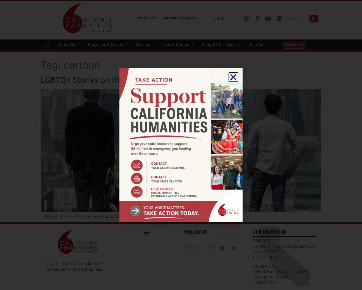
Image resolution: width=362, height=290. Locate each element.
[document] (181, 145)
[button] (233, 77)
